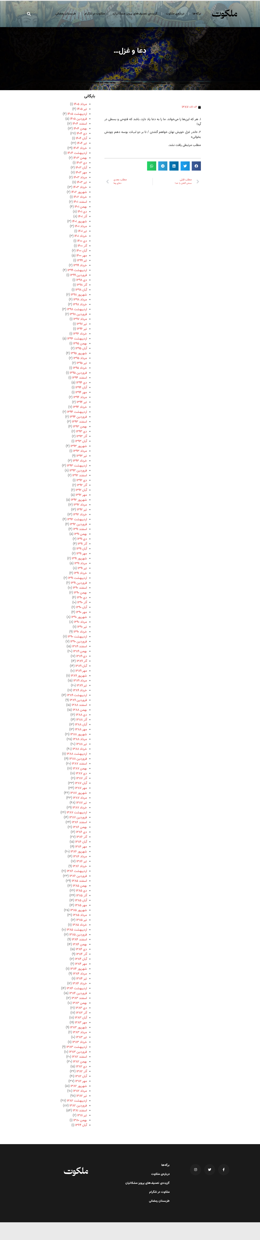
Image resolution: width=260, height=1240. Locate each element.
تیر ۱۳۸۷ (81, 802)
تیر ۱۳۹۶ (82, 329)
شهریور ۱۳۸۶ (78, 851)
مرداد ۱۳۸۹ (80, 680)
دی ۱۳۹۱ (82, 539)
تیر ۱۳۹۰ (82, 627)
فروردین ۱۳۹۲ (78, 524)
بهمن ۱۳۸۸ (80, 710)
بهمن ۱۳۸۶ (80, 827)
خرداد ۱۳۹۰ (80, 631)
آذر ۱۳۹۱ (82, 544)
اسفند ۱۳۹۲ (79, 475)
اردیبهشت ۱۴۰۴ (77, 153)
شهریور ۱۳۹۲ (79, 500)
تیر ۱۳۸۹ (82, 685)
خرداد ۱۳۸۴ (80, 983)
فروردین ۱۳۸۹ (78, 700)
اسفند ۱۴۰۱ (80, 202)
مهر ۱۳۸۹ (81, 671)
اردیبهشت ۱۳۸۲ (77, 1100)
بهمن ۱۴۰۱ (81, 206)
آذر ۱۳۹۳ (81, 436)
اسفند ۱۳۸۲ (79, 1056)
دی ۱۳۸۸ (81, 714)
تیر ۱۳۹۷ (82, 324)
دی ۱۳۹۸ (81, 280)
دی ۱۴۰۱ (82, 211)
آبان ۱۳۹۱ (81, 548)
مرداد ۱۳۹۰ (80, 622)
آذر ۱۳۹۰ (82, 602)
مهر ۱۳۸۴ (81, 964)
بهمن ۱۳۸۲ (80, 1061)
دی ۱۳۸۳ (81, 1008)
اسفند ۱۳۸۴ (79, 939)
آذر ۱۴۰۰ (82, 246)
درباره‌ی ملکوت (175, 13)
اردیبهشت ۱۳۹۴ (77, 412)
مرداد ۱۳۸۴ (80, 973)
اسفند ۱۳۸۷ (79, 763)
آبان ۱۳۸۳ (81, 1017)
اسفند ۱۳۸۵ (79, 881)
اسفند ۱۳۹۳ (79, 421)
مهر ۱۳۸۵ (81, 905)
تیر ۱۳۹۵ (82, 363)
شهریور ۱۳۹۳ (78, 446)
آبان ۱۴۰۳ (81, 167)
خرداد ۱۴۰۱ (80, 236)
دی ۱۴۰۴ (82, 133)
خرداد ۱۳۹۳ (80, 460)
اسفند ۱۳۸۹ (79, 646)
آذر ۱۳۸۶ (81, 837)
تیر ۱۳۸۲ (81, 1096)
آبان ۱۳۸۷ (81, 783)
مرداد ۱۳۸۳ (80, 1032)
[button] (29, 13)
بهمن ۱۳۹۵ (80, 343)
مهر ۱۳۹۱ (81, 553)
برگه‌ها (197, 13)
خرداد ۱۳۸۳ (79, 1042)
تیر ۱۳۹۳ (81, 456)
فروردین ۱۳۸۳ (78, 1052)
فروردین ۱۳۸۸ (78, 758)
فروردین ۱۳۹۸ (78, 314)
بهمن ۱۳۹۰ (80, 592)
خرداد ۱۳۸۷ (80, 807)
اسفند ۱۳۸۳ (79, 998)
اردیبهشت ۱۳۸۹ (77, 695)
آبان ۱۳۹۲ (81, 490)
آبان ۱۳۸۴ (81, 959)
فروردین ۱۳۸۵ (78, 934)
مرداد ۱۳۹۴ (80, 397)
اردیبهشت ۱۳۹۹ (77, 270)
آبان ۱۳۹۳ (81, 441)
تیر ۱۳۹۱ (82, 568)
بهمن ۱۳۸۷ (80, 768)
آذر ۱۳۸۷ (81, 778)
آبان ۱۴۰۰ (81, 250)
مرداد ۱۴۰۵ (80, 104)
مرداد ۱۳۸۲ (80, 1091)
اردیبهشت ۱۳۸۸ (77, 754)
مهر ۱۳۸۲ (81, 1081)
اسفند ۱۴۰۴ (80, 123)
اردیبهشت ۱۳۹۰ (77, 636)
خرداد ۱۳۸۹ (80, 690)
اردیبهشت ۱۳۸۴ (77, 988)
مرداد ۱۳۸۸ (80, 739)
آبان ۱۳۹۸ (81, 289)
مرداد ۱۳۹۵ (80, 358)
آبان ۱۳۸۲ (81, 1076)
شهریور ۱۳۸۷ (78, 793)
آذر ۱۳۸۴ (81, 954)
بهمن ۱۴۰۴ (80, 128)
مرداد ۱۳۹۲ (80, 504)
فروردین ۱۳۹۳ (78, 470)
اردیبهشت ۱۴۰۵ (77, 114)
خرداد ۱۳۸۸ (80, 749)
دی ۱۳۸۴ (81, 949)
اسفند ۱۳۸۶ (79, 822)
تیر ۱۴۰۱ (82, 231)
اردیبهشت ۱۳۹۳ (77, 465)
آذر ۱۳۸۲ (81, 1071)
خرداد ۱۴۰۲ (80, 197)
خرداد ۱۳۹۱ (80, 573)
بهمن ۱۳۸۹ (80, 651)
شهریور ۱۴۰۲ (79, 192)
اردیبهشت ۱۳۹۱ (77, 578)
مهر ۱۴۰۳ (81, 172)
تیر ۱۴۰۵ (82, 109)
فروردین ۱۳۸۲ (78, 1105)
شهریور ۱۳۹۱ (79, 558)
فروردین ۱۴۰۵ (78, 119)
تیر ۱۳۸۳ (81, 1037)
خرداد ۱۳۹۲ (80, 514)
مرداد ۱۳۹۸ (80, 299)
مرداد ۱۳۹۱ (80, 563)
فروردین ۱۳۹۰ (78, 641)
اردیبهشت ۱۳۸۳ (76, 1047)
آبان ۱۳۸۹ (81, 666)
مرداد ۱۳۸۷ (80, 798)
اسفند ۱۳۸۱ (80, 1110)
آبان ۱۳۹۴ (81, 387)
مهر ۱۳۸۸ (81, 729)
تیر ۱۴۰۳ (82, 182)
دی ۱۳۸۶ (81, 832)
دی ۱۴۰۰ (82, 241)
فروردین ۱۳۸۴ (78, 993)
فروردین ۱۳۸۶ (78, 876)
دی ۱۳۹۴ (81, 382)
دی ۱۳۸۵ (81, 890)
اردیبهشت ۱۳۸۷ (77, 812)
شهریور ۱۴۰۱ (79, 221)
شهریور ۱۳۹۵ (79, 353)
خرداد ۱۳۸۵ (80, 925)
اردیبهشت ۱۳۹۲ (77, 519)
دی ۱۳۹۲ (81, 480)
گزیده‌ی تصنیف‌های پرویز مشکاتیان (135, 13)
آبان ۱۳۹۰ (81, 607)
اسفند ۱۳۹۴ (79, 377)
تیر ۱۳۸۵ (81, 920)
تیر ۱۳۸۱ (82, 1115)
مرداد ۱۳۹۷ (80, 319)
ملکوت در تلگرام (94, 13)
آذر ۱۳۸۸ (81, 719)
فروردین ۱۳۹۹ (78, 275)
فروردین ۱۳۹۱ (79, 583)
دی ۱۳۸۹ (81, 656)
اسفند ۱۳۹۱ (80, 529)
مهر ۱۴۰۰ (81, 255)
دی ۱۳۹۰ (82, 597)
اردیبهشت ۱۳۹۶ (77, 338)
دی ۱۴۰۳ (81, 162)
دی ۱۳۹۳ (81, 431)
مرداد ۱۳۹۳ (80, 451)
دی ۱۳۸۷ (81, 773)
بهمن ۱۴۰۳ (80, 158)
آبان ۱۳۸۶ (81, 842)
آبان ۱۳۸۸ (81, 724)
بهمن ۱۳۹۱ (80, 534)
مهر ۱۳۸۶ (81, 846)
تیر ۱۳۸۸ (81, 744)
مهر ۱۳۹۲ (81, 495)
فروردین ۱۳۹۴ (78, 417)
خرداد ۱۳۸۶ (80, 866)
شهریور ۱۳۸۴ (78, 969)
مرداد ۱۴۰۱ (81, 226)
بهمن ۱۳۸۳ (80, 1003)
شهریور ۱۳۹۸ (79, 294)
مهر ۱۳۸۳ (81, 1022)
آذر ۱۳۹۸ (82, 285)
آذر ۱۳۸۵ (81, 895)
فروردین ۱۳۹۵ (78, 373)
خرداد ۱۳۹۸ (80, 304)
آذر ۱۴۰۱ (82, 216)
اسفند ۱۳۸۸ (79, 705)
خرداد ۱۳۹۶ (80, 333)
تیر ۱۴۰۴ (82, 143)
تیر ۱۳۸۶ (81, 861)
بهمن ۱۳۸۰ (80, 1120)
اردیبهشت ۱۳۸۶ (77, 871)
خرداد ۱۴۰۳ (80, 187)
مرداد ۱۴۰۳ (80, 177)
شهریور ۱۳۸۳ (78, 1027)
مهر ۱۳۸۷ (81, 788)
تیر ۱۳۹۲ (82, 509)
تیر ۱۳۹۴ (82, 402)
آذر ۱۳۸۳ (81, 1012)
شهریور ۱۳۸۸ (78, 734)
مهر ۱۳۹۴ (81, 392)
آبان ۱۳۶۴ (81, 1125)
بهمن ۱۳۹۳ (80, 426)
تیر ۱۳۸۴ (81, 978)
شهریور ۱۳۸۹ (79, 675)
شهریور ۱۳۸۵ (78, 910)
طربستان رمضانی (65, 13)
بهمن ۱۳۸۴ (80, 944)
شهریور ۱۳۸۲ (78, 1086)
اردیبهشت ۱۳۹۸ (77, 309)
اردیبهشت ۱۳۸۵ (77, 929)
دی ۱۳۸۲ (81, 1066)
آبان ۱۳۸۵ (81, 900)
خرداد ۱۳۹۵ (80, 368)
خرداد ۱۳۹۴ (80, 407)
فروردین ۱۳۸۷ (78, 817)
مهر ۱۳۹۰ (81, 612)
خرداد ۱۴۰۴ (80, 148)
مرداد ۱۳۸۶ (80, 856)
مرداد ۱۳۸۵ (80, 915)
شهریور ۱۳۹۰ (79, 617)
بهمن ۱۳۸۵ (80, 885)
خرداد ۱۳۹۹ (80, 265)
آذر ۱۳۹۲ (82, 485)
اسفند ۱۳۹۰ (80, 587)
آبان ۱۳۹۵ (81, 348)
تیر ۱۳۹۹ (82, 260)
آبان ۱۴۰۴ (81, 138)
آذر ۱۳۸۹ (82, 661)
